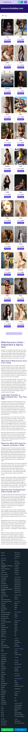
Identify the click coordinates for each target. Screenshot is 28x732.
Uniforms (3, 634)
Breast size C (18, 582)
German (3, 672)
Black (16, 607)
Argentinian (3, 657)
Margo (20, 295)
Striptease (3, 629)
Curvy (16, 626)
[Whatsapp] (19, 2)
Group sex (3, 603)
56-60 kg (17, 568)
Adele (20, 36)
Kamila (7, 192)
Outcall (16, 652)
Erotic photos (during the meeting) (6, 590)
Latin (2, 649)
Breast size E (18, 586)
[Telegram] (22, 2)
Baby (20, 166)
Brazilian (3, 663)
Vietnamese (3, 704)
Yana (20, 62)
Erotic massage (4, 587)
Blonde (16, 603)
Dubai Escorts (18, 707)
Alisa (7, 295)
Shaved (16, 693)
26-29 (2, 712)
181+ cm (17, 558)
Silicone (16, 598)
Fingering (3, 592)
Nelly (7, 218)
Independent (17, 688)
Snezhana (20, 269)
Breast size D (18, 584)
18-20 (2, 708)
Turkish (2, 698)
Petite (16, 628)
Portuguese (3, 691)
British (2, 665)
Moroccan (3, 685)
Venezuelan (3, 702)
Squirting (3, 625)
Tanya (20, 218)
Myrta (20, 114)
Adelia (20, 321)
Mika (7, 140)
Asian (2, 643)
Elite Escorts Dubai (19, 714)
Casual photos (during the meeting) (7, 566)
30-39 (2, 714)
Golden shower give (5, 599)
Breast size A (17, 579)
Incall (16, 650)
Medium (16, 615)
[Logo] (8, 2)
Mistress (3, 610)
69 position (3, 560)
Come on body (4, 576)
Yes (15, 697)
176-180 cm (17, 556)
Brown (16, 605)
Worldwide (17, 646)
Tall (15, 633)
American (3, 655)
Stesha (20, 244)
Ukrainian (3, 700)
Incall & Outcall (18, 654)
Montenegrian (4, 683)
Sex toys (3, 623)
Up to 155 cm (4, 721)
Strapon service (4, 627)
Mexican (3, 681)
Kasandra (7, 88)
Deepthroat (3, 579)
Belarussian (3, 661)
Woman (16, 682)
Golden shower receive (6, 601)
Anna (20, 192)
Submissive (3, 631)
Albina (7, 321)
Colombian (3, 668)
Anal (2, 562)
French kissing (4, 595)
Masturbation (4, 608)
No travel (17, 640)
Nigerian (3, 687)
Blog (16, 700)
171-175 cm (17, 554)
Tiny (15, 635)
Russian (3, 694)
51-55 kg (17, 566)
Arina (7, 36)
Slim (16, 631)
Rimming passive (5, 618)
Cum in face (4, 572)
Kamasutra (3, 607)
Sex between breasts (6, 621)
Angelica (7, 166)
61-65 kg (17, 570)
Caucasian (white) (5, 647)
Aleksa (7, 62)
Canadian (3, 666)
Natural (16, 597)
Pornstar (3, 555)
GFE (2, 597)
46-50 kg (17, 565)
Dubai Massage (18, 705)
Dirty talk (3, 581)
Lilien (20, 140)
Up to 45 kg (17, 563)
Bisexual (16, 670)
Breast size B (18, 581)
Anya (7, 114)
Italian (2, 676)
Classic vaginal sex (5, 568)
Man (16, 680)
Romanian (3, 692)
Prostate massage (5, 614)
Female (16, 662)
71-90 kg (17, 574)
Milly (20, 88)
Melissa (7, 244)
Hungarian (3, 674)
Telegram (21, 730)
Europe (16, 644)
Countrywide (17, 642)
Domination (3, 583)
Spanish (3, 696)
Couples (3, 570)
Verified (2, 552)
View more (7, 41)
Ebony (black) (4, 645)
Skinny (16, 630)
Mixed (2, 650)
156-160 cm (4, 722)
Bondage (3, 563)
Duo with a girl (4, 585)
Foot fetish (3, 594)
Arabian (3, 641)
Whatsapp (8, 730)
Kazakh (2, 678)
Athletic (16, 622)
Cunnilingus (3, 578)
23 (19, 333)
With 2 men (3, 636)
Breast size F (18, 588)
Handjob (3, 605)
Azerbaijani (3, 659)
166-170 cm (17, 552)
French (2, 670)
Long (16, 617)
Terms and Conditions (19, 716)
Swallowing (3, 633)
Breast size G (18, 590)
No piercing (17, 675)
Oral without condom (5, 612)
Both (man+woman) (19, 686)
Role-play (3, 620)
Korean (2, 679)
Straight (16, 669)
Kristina (7, 269)
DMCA (16, 710)
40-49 (2, 716)
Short (16, 614)
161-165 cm (4, 724)
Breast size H (18, 592)
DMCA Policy (17, 721)
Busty (16, 624)
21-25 (2, 710)
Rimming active (4, 616)
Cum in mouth (4, 574)
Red (15, 609)
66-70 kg (17, 572)
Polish (2, 689)
